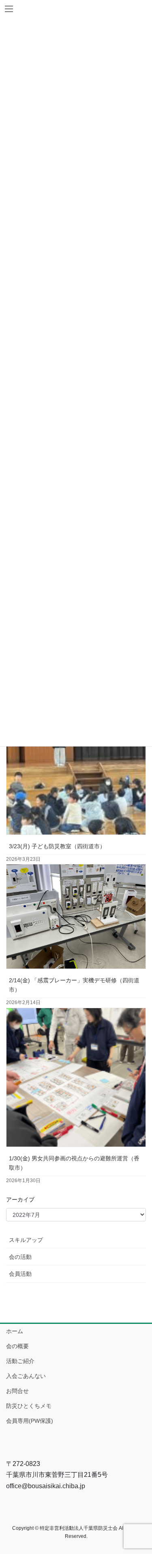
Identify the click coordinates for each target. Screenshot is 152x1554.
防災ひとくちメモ (28, 1406)
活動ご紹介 (20, 1361)
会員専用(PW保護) (29, 1421)
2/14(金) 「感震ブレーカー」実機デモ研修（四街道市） (74, 985)
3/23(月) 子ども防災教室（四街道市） (57, 846)
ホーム (14, 1331)
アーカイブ (20, 1199)
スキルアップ (26, 1240)
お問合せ (17, 1391)
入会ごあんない (26, 1376)
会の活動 (20, 1257)
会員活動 (20, 1274)
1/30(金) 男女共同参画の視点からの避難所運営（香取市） (74, 1163)
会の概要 (17, 1346)
